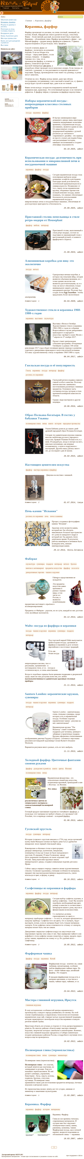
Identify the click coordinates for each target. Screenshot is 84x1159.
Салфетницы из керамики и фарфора (50, 888)
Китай (52, 959)
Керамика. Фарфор (38, 1104)
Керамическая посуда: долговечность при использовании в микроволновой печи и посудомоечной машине (53, 161)
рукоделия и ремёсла (42, 769)
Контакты (15, 8)
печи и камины (56, 516)
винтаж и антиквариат (35, 568)
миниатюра (62, 1055)
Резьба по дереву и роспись (8, 25)
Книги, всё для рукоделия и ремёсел (10, 42)
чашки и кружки (52, 572)
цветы (61, 769)
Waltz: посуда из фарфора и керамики (50, 625)
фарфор (45, 113)
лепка (44, 423)
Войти (3, 17)
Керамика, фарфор (8, 22)
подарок (49, 564)
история (58, 423)
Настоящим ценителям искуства (47, 464)
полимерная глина (33, 423)
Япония (68, 769)
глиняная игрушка (33, 1005)
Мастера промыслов (8, 38)
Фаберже (31, 558)
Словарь (26, 8)
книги (50, 423)
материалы (55, 1109)
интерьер (45, 225)
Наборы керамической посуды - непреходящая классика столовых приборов (48, 104)
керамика (37, 113)
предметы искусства (53, 568)
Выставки (4, 45)
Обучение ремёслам (8, 20)
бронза (73, 564)
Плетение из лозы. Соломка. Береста (8, 30)
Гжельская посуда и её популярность (50, 365)
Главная (6, 8)
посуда (28, 113)
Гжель (28, 370)
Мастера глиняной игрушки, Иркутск (50, 1000)
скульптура (48, 318)
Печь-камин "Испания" (41, 511)
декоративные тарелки (35, 572)
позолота (75, 568)
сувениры (41, 564)
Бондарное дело (7, 33)
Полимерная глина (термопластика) (49, 1050)
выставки (39, 318)
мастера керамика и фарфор (45, 470)
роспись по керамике (34, 375)
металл (36, 269)
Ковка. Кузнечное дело (9, 36)
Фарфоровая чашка (38, 953)
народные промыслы (71, 423)
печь (46, 516)
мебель (36, 225)
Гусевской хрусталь (38, 829)
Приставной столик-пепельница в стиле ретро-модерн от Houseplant (52, 218)
